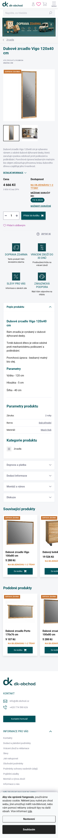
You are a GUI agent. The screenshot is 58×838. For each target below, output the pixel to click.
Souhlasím (29, 829)
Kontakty (7, 738)
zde (30, 811)
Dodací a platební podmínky (17, 743)
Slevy (5, 753)
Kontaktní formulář (19, 719)
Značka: (8, 63)
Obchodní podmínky (13, 763)
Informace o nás (11, 784)
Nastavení (29, 819)
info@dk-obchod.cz (19, 701)
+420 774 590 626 (19, 707)
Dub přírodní (45, 423)
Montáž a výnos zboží (14, 779)
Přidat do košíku (31, 215)
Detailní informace (13, 173)
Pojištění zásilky (11, 774)
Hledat (50, 13)
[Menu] (54, 4)
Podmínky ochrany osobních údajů (20, 768)
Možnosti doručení (41, 206)
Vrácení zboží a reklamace (16, 748)
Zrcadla (17, 449)
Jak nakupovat (10, 758)
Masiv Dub (46, 430)
